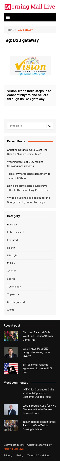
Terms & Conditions (38, 455)
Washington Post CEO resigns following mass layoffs (25, 164)
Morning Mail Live (14, 448)
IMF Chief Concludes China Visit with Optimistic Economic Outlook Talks (38, 393)
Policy (19, 455)
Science (11, 271)
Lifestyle (12, 255)
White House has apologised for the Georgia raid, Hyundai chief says (28, 200)
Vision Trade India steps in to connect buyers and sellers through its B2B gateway (29, 95)
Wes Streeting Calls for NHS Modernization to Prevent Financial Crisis (39, 409)
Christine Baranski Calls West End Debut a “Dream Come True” (27, 152)
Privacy (8, 455)
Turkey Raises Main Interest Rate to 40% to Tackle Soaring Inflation (39, 425)
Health (11, 247)
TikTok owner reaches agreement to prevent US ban (28, 176)
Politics (11, 263)
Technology (14, 286)
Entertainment (15, 232)
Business (12, 224)
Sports (11, 278)
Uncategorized (16, 302)
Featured (12, 240)
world (10, 309)
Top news (13, 294)
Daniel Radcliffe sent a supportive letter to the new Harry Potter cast (28, 188)
